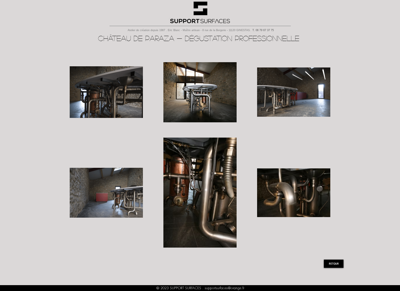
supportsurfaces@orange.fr (224, 287)
